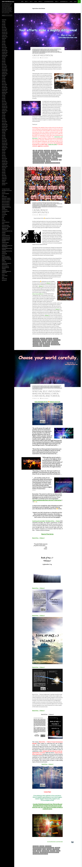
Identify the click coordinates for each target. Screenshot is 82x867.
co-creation (47, 152)
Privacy (75, 1)
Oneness (48, 159)
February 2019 (4, 158)
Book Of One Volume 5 (41, 204)
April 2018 (4, 173)
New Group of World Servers (39, 159)
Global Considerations (43, 206)
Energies (39, 850)
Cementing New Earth (44, 50)
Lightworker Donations (48, 1)
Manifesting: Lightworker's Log (7, 230)
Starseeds (48, 161)
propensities (35, 344)
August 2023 (4, 75)
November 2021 (4, 107)
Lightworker (58, 156)
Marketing (3, 232)
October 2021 (4, 109)
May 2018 (3, 172)
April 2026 (4, 25)
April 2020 (4, 136)
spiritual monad (46, 344)
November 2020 (4, 126)
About (26, 1)
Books (35, 1)
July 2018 (3, 169)
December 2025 (4, 32)
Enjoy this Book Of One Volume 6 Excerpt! (47, 401)
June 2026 (3, 22)
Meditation (53, 51)
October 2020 (4, 127)
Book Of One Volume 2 (52, 203)
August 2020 (4, 130)
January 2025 (4, 49)
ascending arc (36, 338)
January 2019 (4, 160)
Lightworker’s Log (63, 1)
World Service (42, 53)
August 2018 (4, 167)
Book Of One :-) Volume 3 (42, 203)
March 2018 (4, 175)
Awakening (53, 150)
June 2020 (3, 133)
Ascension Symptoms (41, 202)
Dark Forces (35, 153)
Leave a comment (44, 57)
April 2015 (4, 184)
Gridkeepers (49, 155)
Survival (37, 53)
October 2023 (4, 72)
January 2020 (4, 141)
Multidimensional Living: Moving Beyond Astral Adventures (6, 239)
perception (53, 850)
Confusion (49, 849)
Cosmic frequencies (37, 341)
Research (3, 255)
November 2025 (4, 33)
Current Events (4, 214)
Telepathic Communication (38, 162)
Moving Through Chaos (6, 235)
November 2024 (4, 52)
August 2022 (4, 93)
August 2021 (4, 112)
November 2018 (4, 163)
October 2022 (4, 90)
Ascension (34, 49)
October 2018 (4, 164)
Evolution (43, 155)
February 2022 (4, 103)
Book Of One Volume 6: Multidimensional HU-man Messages (44, 205)
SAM (60, 159)
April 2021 (4, 118)
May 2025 (3, 42)
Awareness (60, 150)
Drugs (3, 217)
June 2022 (3, 96)
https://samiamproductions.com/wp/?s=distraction (47, 500)
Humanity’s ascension (46, 156)
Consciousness (54, 152)
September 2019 (4, 147)
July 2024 (3, 58)
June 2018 (3, 170)
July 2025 (3, 39)
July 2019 (3, 150)
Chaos (42, 152)
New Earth (55, 158)
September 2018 (4, 166)
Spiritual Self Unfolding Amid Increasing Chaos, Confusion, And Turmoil (46, 393)
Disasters (52, 50)
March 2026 (4, 27)
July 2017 (3, 181)
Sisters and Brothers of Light (39, 161)
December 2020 (4, 124)
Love (34, 158)
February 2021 (4, 121)
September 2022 (4, 92)
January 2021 (4, 123)
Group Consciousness (57, 155)
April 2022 (4, 99)
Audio (3, 195)
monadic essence (45, 850)
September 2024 (4, 55)
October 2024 (4, 53)
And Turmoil (35, 846)
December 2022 (4, 87)
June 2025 (3, 41)
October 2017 (4, 178)
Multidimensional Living (44, 52)
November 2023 (4, 70)
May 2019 (3, 153)
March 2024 (4, 64)
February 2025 (4, 47)
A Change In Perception (6, 188)
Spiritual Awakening (5, 266)
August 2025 (4, 38)
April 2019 (4, 155)
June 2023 (3, 78)
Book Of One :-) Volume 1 (6, 198)
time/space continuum (37, 346)
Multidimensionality (47, 158)
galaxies (44, 341)
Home (22, 1)
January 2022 (4, 104)
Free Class (3, 220)
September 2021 (4, 110)
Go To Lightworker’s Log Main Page (55, 841)
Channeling (34, 206)
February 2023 (4, 84)
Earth (57, 153)
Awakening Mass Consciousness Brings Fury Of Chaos (43, 847)
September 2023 (4, 73)
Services (40, 1)
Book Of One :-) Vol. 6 (37, 849)
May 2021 (3, 116)
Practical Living (53, 52)
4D (36, 150)
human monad (55, 341)
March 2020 (4, 138)
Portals (58, 850)
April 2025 (4, 44)
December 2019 (4, 143)
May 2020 (3, 135)
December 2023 (4, 69)
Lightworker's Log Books (45, 51)
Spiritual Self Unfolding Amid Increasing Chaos (49, 852)
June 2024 (3, 59)
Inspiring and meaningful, (46, 521)
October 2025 (4, 35)
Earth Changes (36, 155)
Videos (56, 1)
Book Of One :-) (36, 152)
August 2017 (4, 180)
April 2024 (4, 62)
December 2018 (4, 161)
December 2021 (4, 106)
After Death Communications (7, 190)
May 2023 (3, 79)
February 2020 (4, 140)
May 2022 (3, 98)
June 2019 (3, 152)
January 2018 (4, 177)
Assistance (43, 338)
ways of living (46, 346)
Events (71, 1)
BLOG (31, 1)
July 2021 (3, 113)
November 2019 (4, 144)
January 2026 (4, 30)
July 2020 (3, 132)
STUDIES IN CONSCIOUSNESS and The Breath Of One (6, 271)
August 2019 (4, 149)
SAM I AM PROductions (8, 1)
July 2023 (3, 76)
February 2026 (4, 29)
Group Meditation (42, 55)
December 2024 (4, 50)
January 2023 (4, 86)
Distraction (51, 153)
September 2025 (4, 36)
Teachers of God (4, 275)
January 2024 (4, 67)
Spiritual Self (36, 852)
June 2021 (3, 115)
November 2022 (4, 89)
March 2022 (4, 101)
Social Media (4, 261)
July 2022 (3, 95)
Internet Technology (5, 225)
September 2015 (4, 183)
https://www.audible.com (37, 293)
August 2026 (4, 19)
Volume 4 (57, 309)
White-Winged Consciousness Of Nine (52, 162)
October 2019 (4, 146)
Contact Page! (47, 792)
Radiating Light (4, 253)
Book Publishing (4, 209)
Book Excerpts (40, 49)
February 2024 (4, 66)
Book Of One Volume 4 (6, 202)
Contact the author (52, 144)
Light (53, 156)
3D (33, 150)
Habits (49, 341)
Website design (4, 278)
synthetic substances (56, 344)
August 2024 (4, 56)
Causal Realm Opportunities (40, 211)
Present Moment (54, 159)
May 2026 (3, 24)
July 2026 (3, 21)
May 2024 (3, 61)
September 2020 (4, 129)
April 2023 (4, 81)
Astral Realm (47, 150)
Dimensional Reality (44, 153)
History (3, 223)
